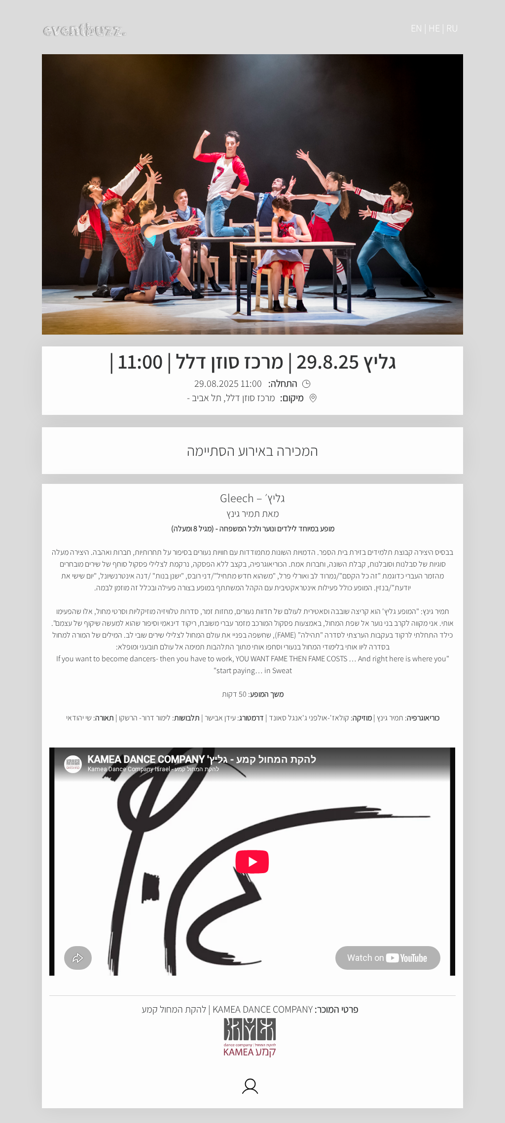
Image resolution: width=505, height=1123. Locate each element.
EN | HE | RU (434, 28)
